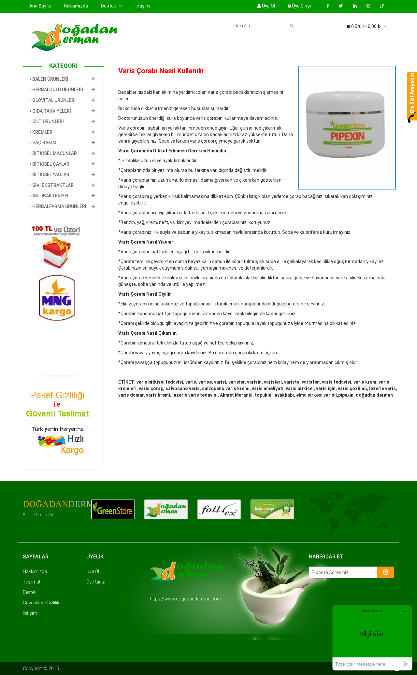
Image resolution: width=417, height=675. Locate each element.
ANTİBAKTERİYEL (50, 195)
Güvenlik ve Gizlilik (41, 602)
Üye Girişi (301, 5)
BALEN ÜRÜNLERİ (49, 79)
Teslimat (31, 581)
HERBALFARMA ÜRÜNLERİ (58, 206)
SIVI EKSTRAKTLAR (52, 185)
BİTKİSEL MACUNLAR (54, 153)
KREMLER (41, 132)
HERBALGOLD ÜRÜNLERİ (57, 89)
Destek (29, 592)
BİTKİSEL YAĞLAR (50, 174)
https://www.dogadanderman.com (185, 598)
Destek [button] (109, 5)
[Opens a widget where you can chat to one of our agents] (372, 638)
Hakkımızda (76, 5)
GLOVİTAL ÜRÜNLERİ (53, 100)
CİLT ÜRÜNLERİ (47, 121)
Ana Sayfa (40, 5)
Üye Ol (268, 5)
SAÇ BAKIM (43, 142)
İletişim (142, 5)
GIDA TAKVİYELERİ (51, 111)
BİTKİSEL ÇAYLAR (50, 164)
